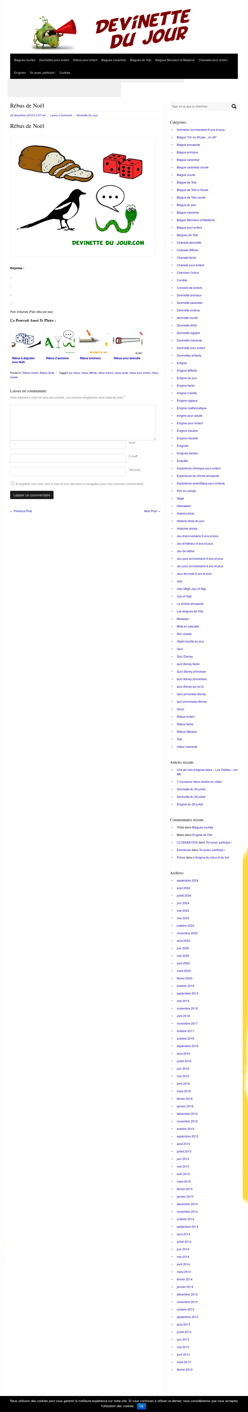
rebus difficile (89, 373)
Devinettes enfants (189, 355)
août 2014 (183, 1234)
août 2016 (183, 1053)
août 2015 (183, 1144)
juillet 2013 (184, 1332)
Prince (181, 857)
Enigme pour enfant (190, 423)
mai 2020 (183, 955)
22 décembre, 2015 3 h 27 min (28, 115)
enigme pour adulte (189, 415)
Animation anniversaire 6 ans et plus (201, 129)
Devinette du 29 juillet (191, 796)
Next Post (152, 511)
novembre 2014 (187, 1211)
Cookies (64, 72)
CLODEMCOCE (187, 842)
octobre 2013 (185, 1309)
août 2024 (183, 888)
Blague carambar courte (193, 167)
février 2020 (185, 978)
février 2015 (185, 1189)
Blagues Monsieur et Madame (175, 60)
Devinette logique (188, 333)
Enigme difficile (187, 370)
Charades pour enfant (213, 60)
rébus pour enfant (139, 373)
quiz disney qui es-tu (190, 686)
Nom (132, 442)
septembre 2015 (187, 1136)
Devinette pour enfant (191, 348)
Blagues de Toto (140, 60)
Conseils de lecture (189, 287)
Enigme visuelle (187, 438)
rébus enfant (105, 373)
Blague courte (186, 175)
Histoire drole (185, 513)
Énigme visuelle (187, 430)
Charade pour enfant (190, 265)
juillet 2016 (184, 1061)
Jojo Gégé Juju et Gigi (191, 588)
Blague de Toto (187, 182)
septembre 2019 (187, 993)
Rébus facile (47, 373)
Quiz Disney (185, 656)
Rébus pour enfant (85, 60)
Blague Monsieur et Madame (196, 220)
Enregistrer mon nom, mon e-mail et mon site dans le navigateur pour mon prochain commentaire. (80, 484)
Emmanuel (184, 850)
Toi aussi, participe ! (42, 72)
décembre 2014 (187, 1204)
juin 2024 (183, 903)
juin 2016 (183, 1068)
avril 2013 (183, 1354)
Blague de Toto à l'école (192, 190)
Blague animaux (187, 152)
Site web (134, 470)
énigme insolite (187, 393)
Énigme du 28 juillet (190, 804)
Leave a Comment (61, 115)
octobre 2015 (185, 1129)
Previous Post (21, 511)
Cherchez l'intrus (188, 272)
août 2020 (183, 940)
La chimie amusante (190, 604)
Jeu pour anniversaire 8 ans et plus (200, 566)
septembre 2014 (187, 1226)
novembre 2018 (187, 1008)
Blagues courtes (24, 60)
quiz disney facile (188, 664)
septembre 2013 (187, 1317)
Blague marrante (188, 212)
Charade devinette (189, 242)
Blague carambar (188, 160)
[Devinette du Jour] (124, 52)
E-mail (133, 456)
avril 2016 (183, 1083)
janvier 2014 (185, 1287)
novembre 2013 (187, 1302)
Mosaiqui (183, 619)
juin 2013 (183, 1339)
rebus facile (121, 373)
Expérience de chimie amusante (198, 476)
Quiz (180, 649)
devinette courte (187, 318)
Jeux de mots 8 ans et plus (194, 573)
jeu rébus (74, 373)
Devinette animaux (189, 295)
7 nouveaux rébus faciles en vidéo (199, 781)
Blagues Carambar (113, 60)
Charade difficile (187, 250)
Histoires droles (187, 528)
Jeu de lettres (185, 551)
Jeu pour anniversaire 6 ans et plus (200, 558)
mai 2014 (183, 1256)
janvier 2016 (185, 1106)
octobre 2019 (185, 986)
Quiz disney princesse (191, 671)
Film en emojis (186, 491)
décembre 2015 (187, 1113)
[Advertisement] (96, 81)
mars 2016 (184, 1091)
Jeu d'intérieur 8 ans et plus (195, 543)
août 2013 (183, 1324)
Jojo (179, 581)
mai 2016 (183, 1076)
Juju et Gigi (184, 596)
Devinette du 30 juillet (191, 789)
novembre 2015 (187, 1121)
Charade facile (186, 257)
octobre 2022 (185, 925)
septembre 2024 (187, 880)
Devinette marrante (189, 340)
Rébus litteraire (187, 731)
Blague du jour (186, 205)
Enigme (182, 363)
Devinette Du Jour (87, 115)
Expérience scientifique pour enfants (201, 483)
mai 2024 (183, 910)
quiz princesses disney (192, 701)
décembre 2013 (187, 1294)
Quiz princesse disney (191, 694)
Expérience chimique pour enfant (198, 468)
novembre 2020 (187, 933)
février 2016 (185, 1098)
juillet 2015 (184, 1151)
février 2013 (185, 1369)
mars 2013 (184, 1362)
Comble (182, 280)
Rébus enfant (30, 373)
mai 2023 (183, 918)
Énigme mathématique (192, 408)
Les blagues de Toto (190, 611)
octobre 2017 (185, 1031)
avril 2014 (183, 1264)
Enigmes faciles (187, 453)
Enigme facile (186, 385)
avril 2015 (183, 1174)
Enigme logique (187, 400)
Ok (141, 1406)
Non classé (184, 634)
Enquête (182, 461)
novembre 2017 (187, 1023)
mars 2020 (184, 971)
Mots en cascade (188, 626)
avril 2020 (183, 963)
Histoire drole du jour (190, 521)
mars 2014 (184, 1272)
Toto (179, 739)
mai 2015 (183, 1166)
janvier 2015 (185, 1196)
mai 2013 (183, 1347)
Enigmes (20, 72)
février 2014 (185, 1279)
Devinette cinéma (188, 310)
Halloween (184, 506)
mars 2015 (184, 1181)
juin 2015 (183, 1159)
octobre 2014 (185, 1219)
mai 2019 (183, 1001)
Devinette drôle (187, 325)
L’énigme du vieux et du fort (211, 857)
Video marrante (187, 746)
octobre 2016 (185, 1038)
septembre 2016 (187, 1046)
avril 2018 (183, 1016)
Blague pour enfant (189, 227)
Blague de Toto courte (191, 197)
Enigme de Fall (202, 835)
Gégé (180, 498)
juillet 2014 (184, 1241)
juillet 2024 (184, 895)
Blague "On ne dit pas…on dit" (197, 137)
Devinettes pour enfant (54, 60)
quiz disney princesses (192, 679)
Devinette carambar (190, 303)
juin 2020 (183, 948)
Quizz (180, 709)
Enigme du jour (187, 378)
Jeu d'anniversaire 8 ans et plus (197, 536)
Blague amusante (188, 144)
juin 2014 (183, 1249)
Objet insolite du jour (190, 641)
